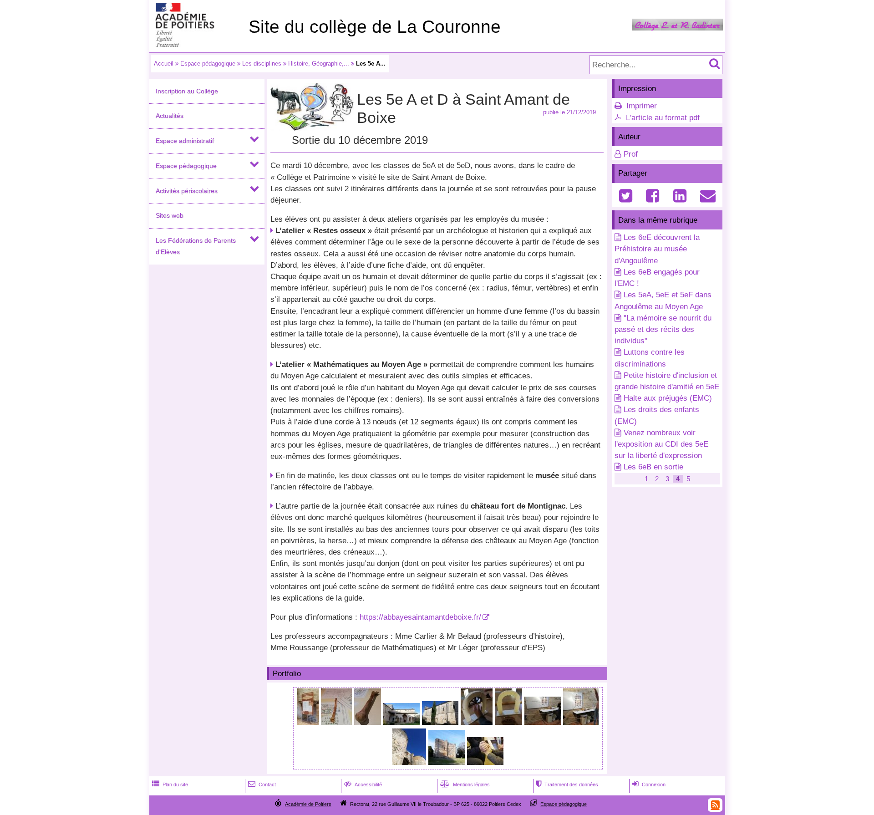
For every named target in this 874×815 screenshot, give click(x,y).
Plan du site (170, 784)
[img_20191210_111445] (478, 722)
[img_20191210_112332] (543, 722)
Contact (262, 784)
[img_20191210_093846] (309, 722)
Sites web (169, 215)
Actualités (169, 115)
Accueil (163, 63)
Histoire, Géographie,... (318, 63)
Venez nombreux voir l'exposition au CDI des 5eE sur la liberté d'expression (661, 444)
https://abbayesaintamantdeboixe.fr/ (420, 617)
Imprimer (641, 106)
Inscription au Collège (187, 91)
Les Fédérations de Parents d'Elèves (196, 246)
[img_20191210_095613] (368, 722)
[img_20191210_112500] (581, 722)
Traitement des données (567, 784)
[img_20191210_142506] (410, 762)
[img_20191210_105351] (441, 722)
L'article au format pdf (663, 117)
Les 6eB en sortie (653, 467)
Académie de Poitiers (308, 803)
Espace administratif (185, 140)
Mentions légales (465, 784)
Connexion (649, 784)
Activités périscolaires (187, 190)
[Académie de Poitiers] (197, 44)
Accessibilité (363, 784)
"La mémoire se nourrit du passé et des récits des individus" (663, 329)
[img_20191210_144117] (485, 762)
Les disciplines (261, 63)
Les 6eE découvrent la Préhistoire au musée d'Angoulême (657, 249)
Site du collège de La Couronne (375, 26)
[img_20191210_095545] (337, 722)
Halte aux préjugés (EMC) (668, 398)
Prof (631, 154)
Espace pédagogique (207, 63)
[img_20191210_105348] (402, 722)
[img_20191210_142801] (447, 762)
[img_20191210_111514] (509, 722)
